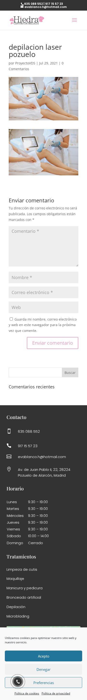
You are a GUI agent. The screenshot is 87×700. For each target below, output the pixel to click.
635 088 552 (33, 4)
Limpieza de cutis (22, 569)
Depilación (16, 606)
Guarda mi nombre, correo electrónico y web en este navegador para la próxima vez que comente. (43, 325)
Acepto (43, 656)
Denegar (43, 669)
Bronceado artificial (24, 597)
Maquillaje (15, 578)
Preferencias (43, 682)
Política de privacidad (56, 693)
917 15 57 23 (54, 4)
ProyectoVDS (25, 63)
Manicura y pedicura (25, 587)
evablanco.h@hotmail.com (42, 456)
